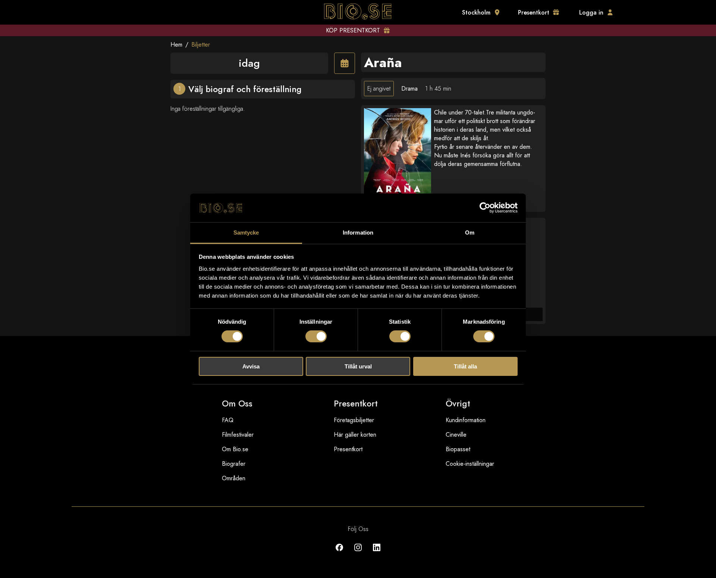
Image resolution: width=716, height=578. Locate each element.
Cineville (456, 434)
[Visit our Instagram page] (358, 553)
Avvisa (251, 366)
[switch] (316, 336)
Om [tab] (469, 232)
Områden (233, 478)
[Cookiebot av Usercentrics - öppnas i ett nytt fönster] (485, 207)
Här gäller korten (355, 434)
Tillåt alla (465, 366)
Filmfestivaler (238, 434)
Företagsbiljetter (354, 420)
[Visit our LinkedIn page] (376, 553)
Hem (176, 44)
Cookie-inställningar (470, 463)
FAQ (227, 420)
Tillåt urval (358, 366)
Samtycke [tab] (246, 232)
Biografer (233, 463)
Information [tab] (358, 232)
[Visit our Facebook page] (339, 553)
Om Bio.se (235, 449)
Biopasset (458, 449)
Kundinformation (466, 420)
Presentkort (348, 449)
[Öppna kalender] (344, 63)
